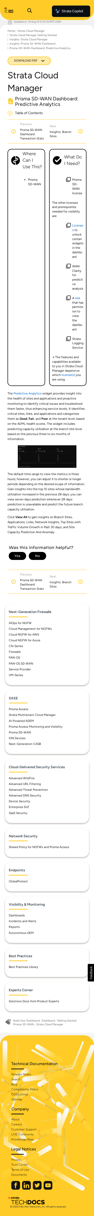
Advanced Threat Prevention (28, 789)
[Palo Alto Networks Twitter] (37, 1188)
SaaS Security (18, 813)
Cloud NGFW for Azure (24, 640)
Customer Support (23, 1129)
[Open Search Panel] (29, 11)
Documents (19, 1174)
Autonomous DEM (21, 933)
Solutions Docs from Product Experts (34, 1001)
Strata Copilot (72, 11)
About (15, 1119)
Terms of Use (20, 1169)
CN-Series (16, 646)
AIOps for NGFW (20, 623)
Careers (16, 1124)
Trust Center (19, 1164)
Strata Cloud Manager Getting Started (33, 35)
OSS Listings (19, 1094)
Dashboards (17, 915)
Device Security (19, 801)
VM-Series (16, 675)
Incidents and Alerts (22, 921)
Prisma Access (18, 709)
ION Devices (17, 738)
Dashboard (48, 1020)
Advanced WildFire (22, 778)
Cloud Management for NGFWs (30, 629)
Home (11, 31)
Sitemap (16, 1099)
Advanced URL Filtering (25, 784)
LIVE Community (22, 1134)
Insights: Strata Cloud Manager (29, 39)
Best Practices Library (23, 967)
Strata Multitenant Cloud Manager (32, 715)
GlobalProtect (18, 881)
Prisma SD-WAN (20, 732)
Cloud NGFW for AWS (24, 634)
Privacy (16, 1159)
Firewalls (15, 652)
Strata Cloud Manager (31, 31)
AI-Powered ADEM (21, 721)
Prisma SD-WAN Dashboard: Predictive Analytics (40, 48)
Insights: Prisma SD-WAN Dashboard (32, 43)
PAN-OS (14, 657)
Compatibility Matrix (24, 1089)
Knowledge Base (22, 1139)
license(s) (68, 375)
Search (16, 1079)
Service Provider (20, 669)
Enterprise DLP (19, 807)
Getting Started (66, 1020)
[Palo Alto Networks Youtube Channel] (48, 1188)
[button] (91, 972)
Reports (14, 927)
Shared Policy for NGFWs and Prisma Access (39, 847)
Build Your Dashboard (26, 1020)
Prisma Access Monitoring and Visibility (35, 726)
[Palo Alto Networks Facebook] (16, 1188)
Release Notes (21, 1074)
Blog (14, 1084)
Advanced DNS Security (25, 795)
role (77, 298)
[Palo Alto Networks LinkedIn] (27, 1188)
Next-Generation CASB (25, 744)
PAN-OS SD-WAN (21, 663)
